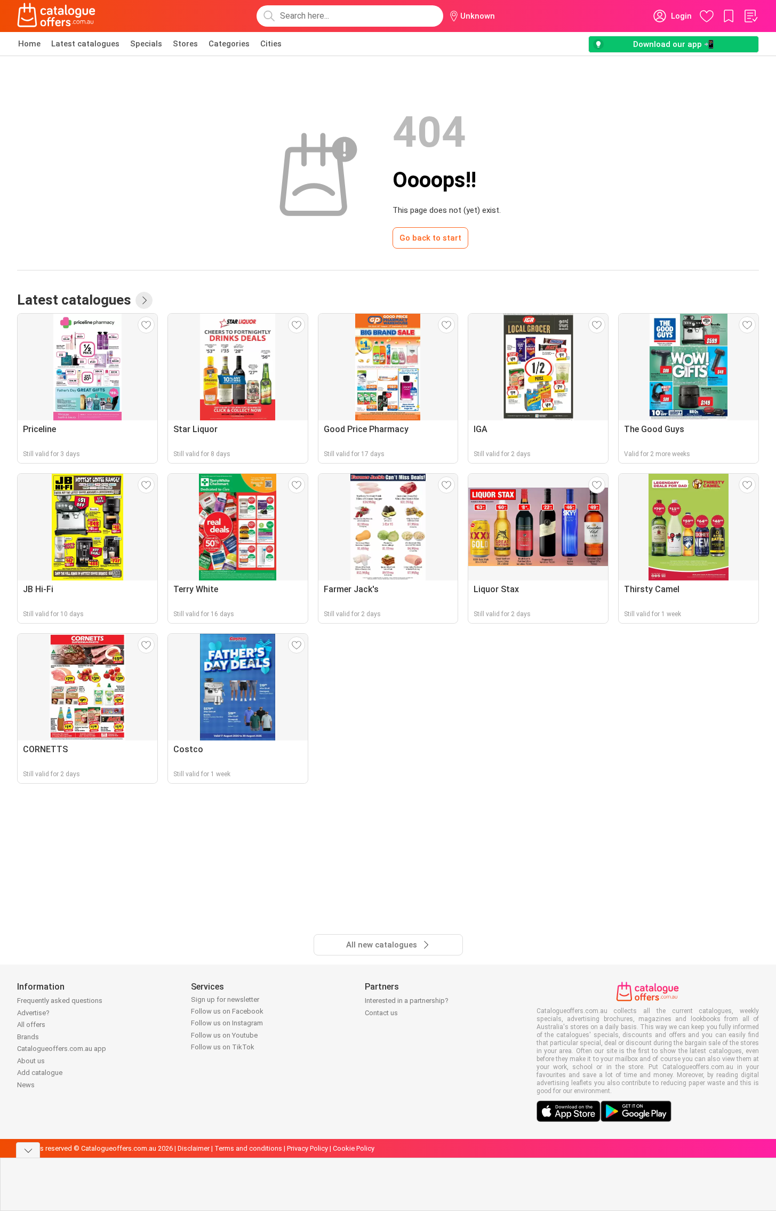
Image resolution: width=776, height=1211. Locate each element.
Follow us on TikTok (222, 1047)
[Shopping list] (750, 16)
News (26, 1085)
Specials (146, 44)
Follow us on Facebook (227, 1011)
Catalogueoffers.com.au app (61, 1049)
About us (31, 1061)
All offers (31, 1025)
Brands (28, 1037)
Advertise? (33, 1013)
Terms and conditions (248, 1148)
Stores (185, 44)
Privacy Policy (307, 1148)
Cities (271, 44)
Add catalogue (39, 1073)
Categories (229, 44)
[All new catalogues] (144, 300)
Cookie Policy (353, 1148)
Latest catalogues (85, 44)
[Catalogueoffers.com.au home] (56, 16)
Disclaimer (194, 1148)
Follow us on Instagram (227, 1023)
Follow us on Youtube (224, 1035)
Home (29, 44)
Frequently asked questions (59, 1001)
